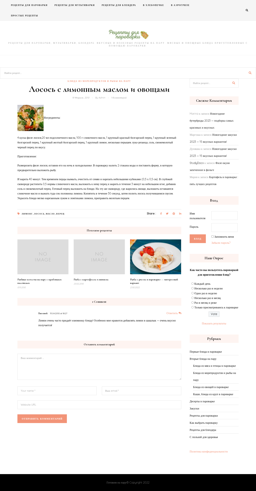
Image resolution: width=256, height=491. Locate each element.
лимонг (27, 214)
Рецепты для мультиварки (75, 5)
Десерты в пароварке (202, 401)
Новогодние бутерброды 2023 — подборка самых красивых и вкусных (212, 120)
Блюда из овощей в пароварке (211, 387)
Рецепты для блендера (119, 5)
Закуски (194, 408)
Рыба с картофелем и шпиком (91, 279)
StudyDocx (197, 163)
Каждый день (202, 283)
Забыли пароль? (220, 242)
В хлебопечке (153, 5)
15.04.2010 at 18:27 (58, 313)
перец (60, 214)
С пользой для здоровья (204, 437)
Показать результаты (214, 323)
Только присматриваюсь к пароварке (216, 307)
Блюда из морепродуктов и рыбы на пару (99, 81)
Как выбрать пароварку (204, 422)
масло (50, 214)
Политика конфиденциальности (209, 451)
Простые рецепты (24, 15)
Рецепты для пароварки (29, 5)
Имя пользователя (197, 216)
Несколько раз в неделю (208, 288)
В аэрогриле (180, 5)
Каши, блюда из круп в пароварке (213, 394)
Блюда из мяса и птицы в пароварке (214, 365)
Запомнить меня (224, 236)
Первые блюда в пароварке (206, 351)
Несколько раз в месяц (207, 298)
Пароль (194, 226)
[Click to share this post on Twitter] (167, 214)
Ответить (172, 313)
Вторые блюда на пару (203, 358)
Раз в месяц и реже (205, 302)
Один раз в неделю (205, 293)
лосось (39, 214)
